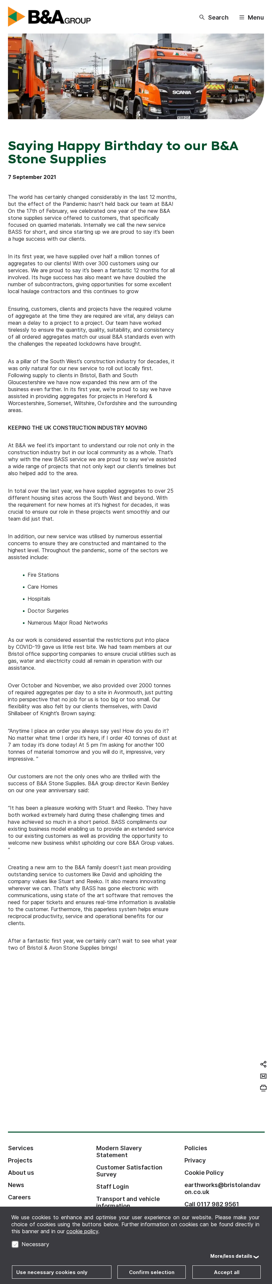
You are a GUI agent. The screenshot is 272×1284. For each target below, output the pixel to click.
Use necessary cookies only (52, 1272)
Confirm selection (151, 1272)
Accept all (226, 1272)
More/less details (231, 1256)
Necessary (35, 1244)
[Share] (263, 1064)
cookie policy (82, 1231)
